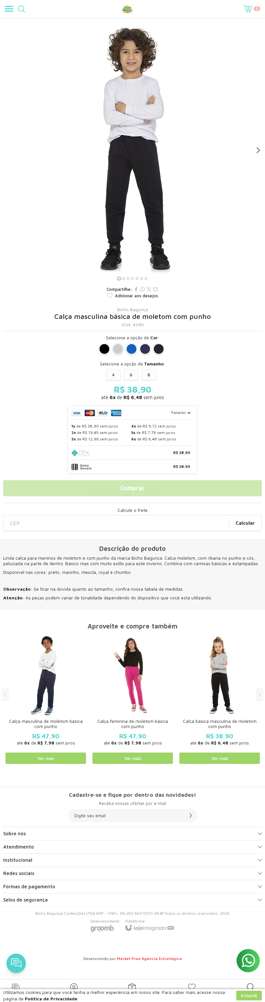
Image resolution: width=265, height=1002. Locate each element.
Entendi (249, 995)
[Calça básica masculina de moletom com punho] (219, 699)
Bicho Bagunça (132, 309)
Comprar (132, 488)
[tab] (119, 278)
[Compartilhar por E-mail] (155, 289)
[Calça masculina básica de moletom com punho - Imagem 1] (132, 150)
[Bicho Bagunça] (127, 9)
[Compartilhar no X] (149, 289)
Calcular (245, 523)
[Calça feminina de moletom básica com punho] (132, 699)
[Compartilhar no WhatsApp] (142, 289)
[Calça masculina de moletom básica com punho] (46, 699)
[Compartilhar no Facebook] (136, 289)
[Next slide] (257, 150)
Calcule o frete (133, 510)
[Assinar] (190, 815)
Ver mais (45, 758)
